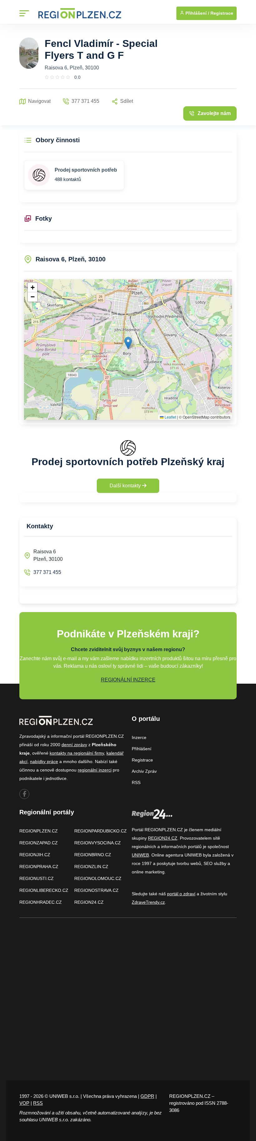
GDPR (147, 1096)
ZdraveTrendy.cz (148, 902)
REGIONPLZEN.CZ (38, 830)
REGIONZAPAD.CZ (38, 842)
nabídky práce (44, 761)
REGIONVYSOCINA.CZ (97, 842)
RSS (136, 782)
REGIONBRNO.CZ (92, 854)
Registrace (221, 13)
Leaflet (170, 417)
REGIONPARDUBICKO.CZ (100, 830)
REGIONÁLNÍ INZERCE (128, 679)
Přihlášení (141, 748)
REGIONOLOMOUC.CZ (97, 878)
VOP (24, 1103)
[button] (128, 343)
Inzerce (139, 737)
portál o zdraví (181, 893)
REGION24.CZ (89, 902)
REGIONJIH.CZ (34, 854)
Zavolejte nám (214, 113)
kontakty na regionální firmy (77, 753)
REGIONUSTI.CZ (36, 878)
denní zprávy (74, 744)
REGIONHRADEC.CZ (40, 902)
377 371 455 (47, 572)
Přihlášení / (196, 13)
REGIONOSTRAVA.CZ (96, 890)
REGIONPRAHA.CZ (38, 866)
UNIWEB (140, 854)
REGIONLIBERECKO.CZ (43, 890)
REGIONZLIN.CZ (91, 866)
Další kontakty (126, 485)
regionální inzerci (94, 769)
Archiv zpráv (144, 771)
